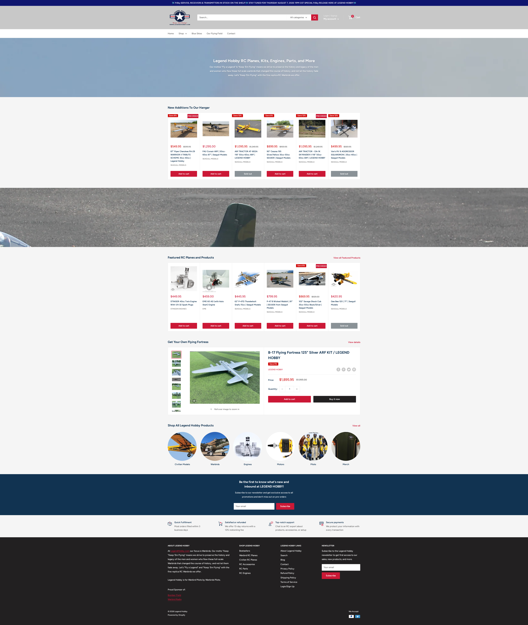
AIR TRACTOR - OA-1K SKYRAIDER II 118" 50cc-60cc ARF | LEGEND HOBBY (312, 154)
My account (330, 18)
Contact (231, 33)
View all (356, 425)
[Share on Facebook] (338, 369)
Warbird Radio (175, 599)
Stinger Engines (178, 309)
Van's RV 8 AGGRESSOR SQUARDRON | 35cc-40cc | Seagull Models (344, 154)
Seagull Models (178, 165)
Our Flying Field (214, 33)
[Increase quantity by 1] (297, 389)
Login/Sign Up (287, 586)
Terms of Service (288, 582)
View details (354, 342)
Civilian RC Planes (248, 559)
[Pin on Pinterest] (344, 369)
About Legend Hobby (291, 551)
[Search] (314, 17)
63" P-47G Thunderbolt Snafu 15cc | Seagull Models (248, 303)
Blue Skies (197, 33)
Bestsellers (244, 551)
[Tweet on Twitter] (349, 369)
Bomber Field (174, 595)
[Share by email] (354, 369)
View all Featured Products (347, 257)
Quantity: (273, 389)
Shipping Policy (288, 577)
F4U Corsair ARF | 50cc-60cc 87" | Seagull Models (215, 153)
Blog (282, 559)
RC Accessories (247, 564)
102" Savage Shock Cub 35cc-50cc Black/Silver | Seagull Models (310, 304)
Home (171, 33)
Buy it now (334, 399)
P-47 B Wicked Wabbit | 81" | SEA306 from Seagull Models (280, 304)
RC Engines (245, 573)
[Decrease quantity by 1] (282, 389)
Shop (181, 33)
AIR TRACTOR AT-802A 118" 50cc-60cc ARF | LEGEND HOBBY (246, 154)
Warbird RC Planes (248, 555)
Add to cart (183, 174)
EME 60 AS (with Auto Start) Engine (213, 303)
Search (284, 555)
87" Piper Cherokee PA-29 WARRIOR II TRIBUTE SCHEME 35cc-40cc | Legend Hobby (182, 156)
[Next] (360, 297)
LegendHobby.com (180, 551)
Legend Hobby (275, 369)
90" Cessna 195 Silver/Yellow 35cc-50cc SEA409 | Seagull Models (278, 154)
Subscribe (285, 506)
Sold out (248, 174)
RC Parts (243, 568)
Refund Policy (287, 573)
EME (204, 309)
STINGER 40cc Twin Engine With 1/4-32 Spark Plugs (183, 303)
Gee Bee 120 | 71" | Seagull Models (343, 303)
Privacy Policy (287, 568)
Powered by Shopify (176, 615)
